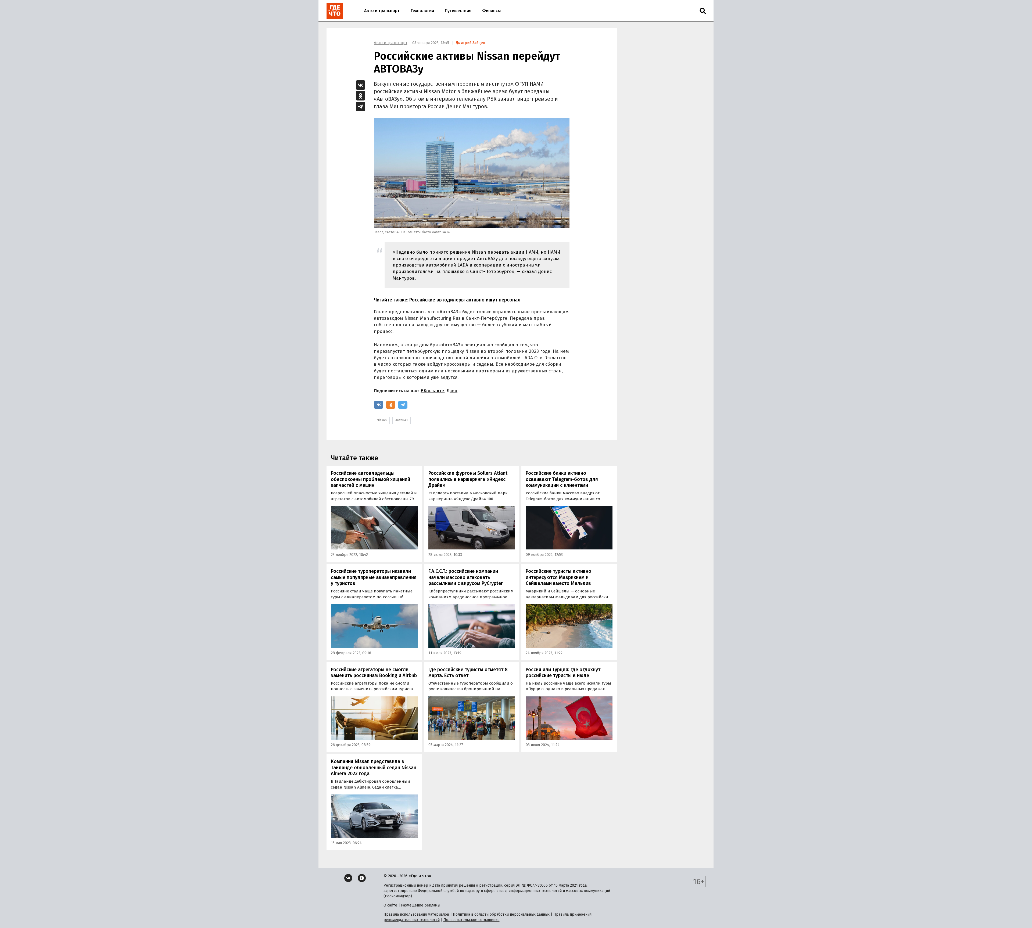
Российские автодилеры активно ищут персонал (465, 300)
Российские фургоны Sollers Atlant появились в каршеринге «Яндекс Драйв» (467, 479)
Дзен (452, 391)
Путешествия (458, 10)
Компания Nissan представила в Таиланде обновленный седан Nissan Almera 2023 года (373, 767)
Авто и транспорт (382, 10)
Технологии (422, 10)
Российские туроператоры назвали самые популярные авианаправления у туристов (374, 577)
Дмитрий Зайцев (470, 43)
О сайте (390, 905)
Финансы (491, 10)
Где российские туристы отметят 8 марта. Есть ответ (468, 673)
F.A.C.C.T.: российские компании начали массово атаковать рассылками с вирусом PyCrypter (465, 577)
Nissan (382, 420)
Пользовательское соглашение (471, 920)
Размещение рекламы (420, 905)
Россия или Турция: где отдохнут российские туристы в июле (563, 673)
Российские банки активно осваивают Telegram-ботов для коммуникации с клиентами (562, 479)
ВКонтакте (432, 391)
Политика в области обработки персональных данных (501, 914)
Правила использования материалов (416, 914)
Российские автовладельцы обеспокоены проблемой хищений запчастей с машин (370, 479)
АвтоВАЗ (401, 420)
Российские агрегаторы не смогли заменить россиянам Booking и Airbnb (374, 673)
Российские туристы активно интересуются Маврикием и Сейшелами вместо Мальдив (558, 577)
